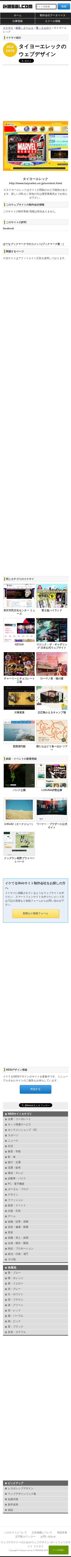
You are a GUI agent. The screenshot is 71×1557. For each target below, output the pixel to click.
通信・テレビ (15, 1172)
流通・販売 (14, 1167)
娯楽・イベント (17, 1205)
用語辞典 (62, 1532)
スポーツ (13, 1135)
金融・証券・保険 (18, 1221)
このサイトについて (15, 1532)
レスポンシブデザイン (21, 1488)
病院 (10, 1509)
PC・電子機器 (16, 1183)
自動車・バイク (17, 1178)
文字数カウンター (25, 1536)
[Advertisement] (35, 92)
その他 (12, 1259)
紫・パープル (15, 1315)
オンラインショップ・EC (22, 1129)
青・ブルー (14, 1272)
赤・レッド (14, 1310)
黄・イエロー (15, 1283)
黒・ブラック (15, 1326)
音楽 (10, 1232)
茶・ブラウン (15, 1299)
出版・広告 (14, 1210)
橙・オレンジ (15, 1278)
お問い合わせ (48, 1536)
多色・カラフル (17, 1331)
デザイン (13, 1194)
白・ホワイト (15, 1294)
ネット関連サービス (19, 1124)
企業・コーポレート (19, 1119)
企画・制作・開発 (18, 1243)
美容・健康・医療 (18, 1226)
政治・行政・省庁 (18, 1253)
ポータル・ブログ (18, 1189)
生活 (10, 1146)
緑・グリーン (15, 1305)
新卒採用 (13, 1504)
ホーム (17, 15)
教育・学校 (14, 1151)
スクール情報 (52, 21)
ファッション (15, 1199)
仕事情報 (17, 21)
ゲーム (12, 1216)
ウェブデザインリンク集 (22, 1493)
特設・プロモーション (21, 1248)
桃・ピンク (14, 1321)
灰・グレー (14, 1288)
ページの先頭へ (58, 1550)
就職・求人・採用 (18, 1237)
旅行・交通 (14, 1162)
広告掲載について (42, 1532)
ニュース (13, 1140)
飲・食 (12, 1156)
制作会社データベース (52, 15)
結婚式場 (13, 1499)
